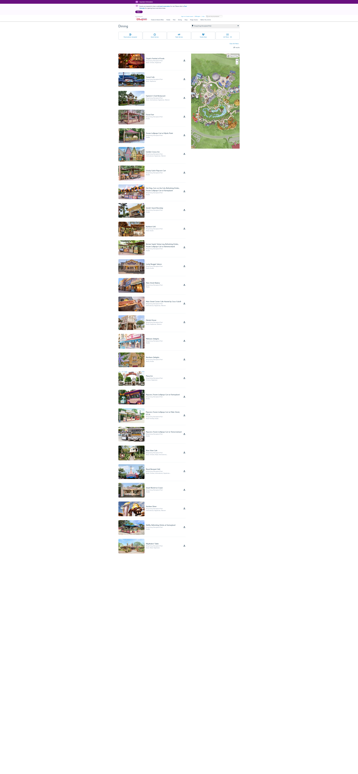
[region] (139, 12)
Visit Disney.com (139, 16)
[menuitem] (140, 11)
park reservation (165, 6)
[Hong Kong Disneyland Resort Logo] (141, 19)
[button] (230, 89)
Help (203, 16)
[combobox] (214, 16)
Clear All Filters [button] (234, 43)
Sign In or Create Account (187, 16)
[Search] (207, 16)
